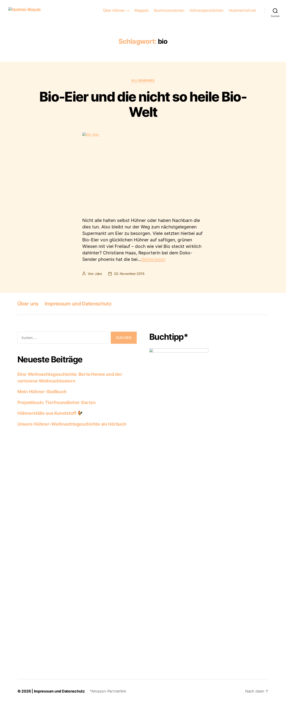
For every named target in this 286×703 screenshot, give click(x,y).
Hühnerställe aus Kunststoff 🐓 (50, 413)
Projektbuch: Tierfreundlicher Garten (56, 402)
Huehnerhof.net (242, 10)
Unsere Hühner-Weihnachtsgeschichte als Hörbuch (71, 424)
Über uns (28, 304)
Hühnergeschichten (206, 10)
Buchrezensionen (169, 10)
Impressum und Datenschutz (78, 304)
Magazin (141, 10)
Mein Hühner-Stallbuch (41, 391)
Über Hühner (114, 10)
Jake (98, 274)
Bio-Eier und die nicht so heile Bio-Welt (143, 104)
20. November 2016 (129, 274)
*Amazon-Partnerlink (108, 691)
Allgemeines (143, 80)
